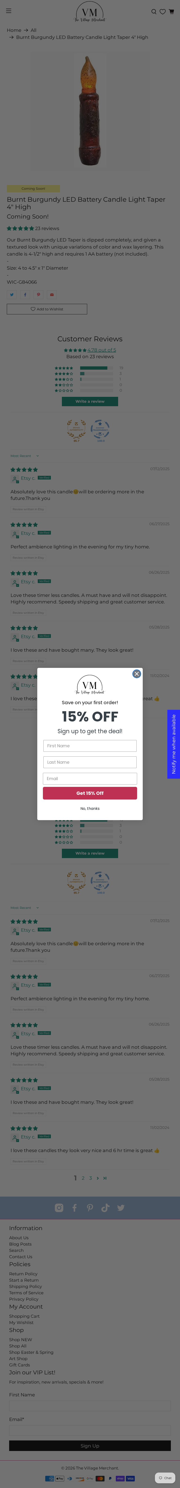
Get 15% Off (90, 793)
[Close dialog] (137, 674)
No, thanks (90, 808)
